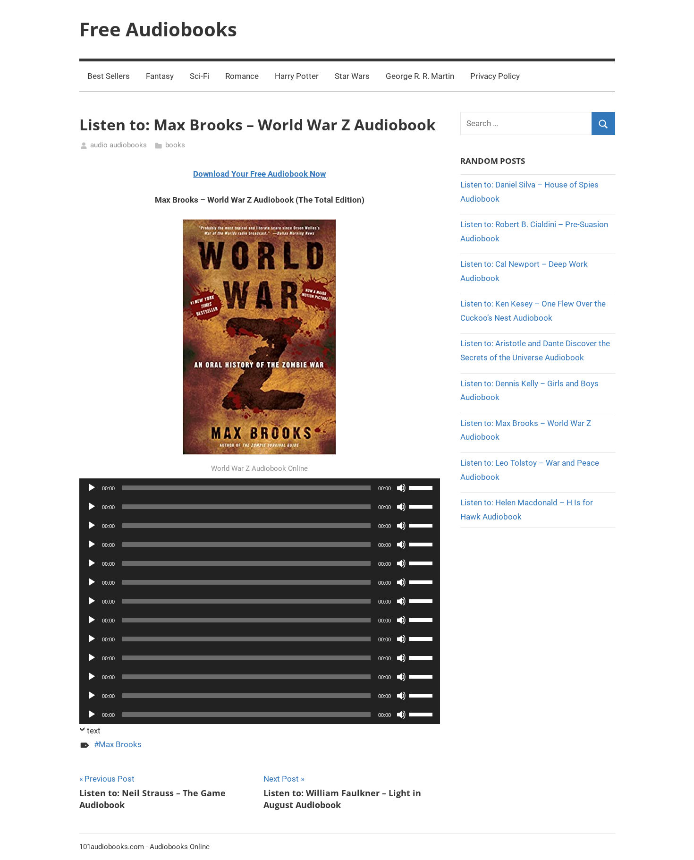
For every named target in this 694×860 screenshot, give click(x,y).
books (175, 145)
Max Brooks (120, 744)
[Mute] (401, 488)
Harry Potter (297, 76)
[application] (259, 487)
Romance (242, 76)
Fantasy (160, 76)
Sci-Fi (199, 76)
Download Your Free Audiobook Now (259, 174)
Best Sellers (108, 76)
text (94, 730)
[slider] (422, 486)
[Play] (91, 488)
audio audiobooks (118, 145)
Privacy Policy (495, 76)
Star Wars (352, 76)
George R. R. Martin (420, 76)
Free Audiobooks (158, 29)
